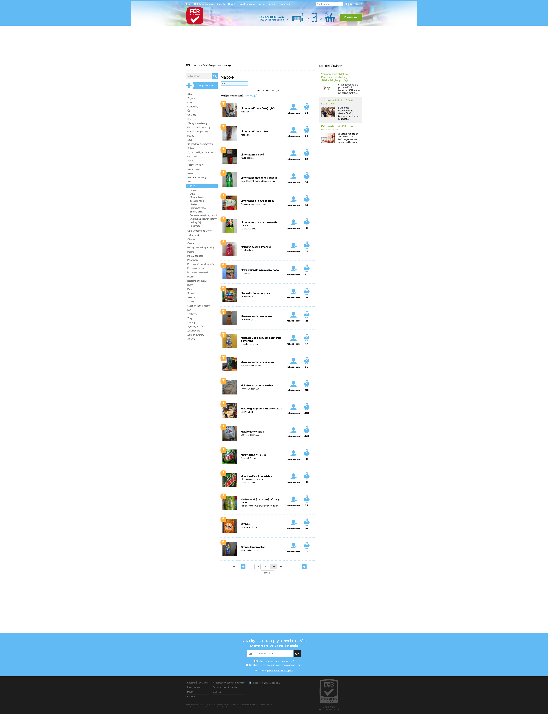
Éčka (188, 4)
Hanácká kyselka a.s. (249, 344)
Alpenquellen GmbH (249, 551)
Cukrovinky (192, 107)
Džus (192, 194)
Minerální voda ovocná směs (257, 362)
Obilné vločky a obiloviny (199, 231)
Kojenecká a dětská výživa (200, 144)
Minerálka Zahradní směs (255, 293)
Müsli (189, 181)
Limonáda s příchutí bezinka (257, 201)
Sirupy (190, 293)
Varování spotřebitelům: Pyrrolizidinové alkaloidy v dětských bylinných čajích (335, 77)
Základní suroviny (195, 335)
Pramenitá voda (198, 208)
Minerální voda (197, 197)
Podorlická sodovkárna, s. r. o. (253, 204)
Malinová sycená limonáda (256, 247)
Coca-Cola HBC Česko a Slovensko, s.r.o (258, 181)
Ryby (190, 285)
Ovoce (190, 243)
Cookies (217, 692)
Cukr (189, 102)
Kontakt (191, 696)
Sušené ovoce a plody (198, 306)
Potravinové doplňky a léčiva (201, 264)
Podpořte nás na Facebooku (265, 683)
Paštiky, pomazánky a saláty (200, 247)
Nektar (193, 204)
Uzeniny (191, 322)
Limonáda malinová (252, 154)
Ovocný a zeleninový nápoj (203, 215)
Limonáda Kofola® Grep (255, 131)
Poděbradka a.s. (247, 250)
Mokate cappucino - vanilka (257, 385)
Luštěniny (192, 156)
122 (289, 567)
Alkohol (190, 94)
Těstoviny (192, 314)
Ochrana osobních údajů (225, 687)
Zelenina (191, 339)
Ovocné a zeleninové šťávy (203, 219)
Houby (190, 136)
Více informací (351, 17)
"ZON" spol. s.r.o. (248, 158)
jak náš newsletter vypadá (280, 671)
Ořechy (191, 239)
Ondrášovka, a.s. (248, 297)
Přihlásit (358, 4)
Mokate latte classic (252, 432)
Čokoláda (192, 115)
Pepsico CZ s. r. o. (248, 458)
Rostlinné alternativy (197, 281)
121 (281, 567)
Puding (190, 277)
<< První (233, 567)
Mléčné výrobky (195, 165)
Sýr (189, 310)
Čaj (188, 111)
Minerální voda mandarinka (257, 316)
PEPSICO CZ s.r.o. (248, 229)
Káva (189, 140)
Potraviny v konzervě (197, 272)
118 (257, 567)
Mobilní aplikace (247, 4)
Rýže (189, 289)
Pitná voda (195, 226)
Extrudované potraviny (198, 127)
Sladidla (191, 297)
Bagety (191, 98)
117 (250, 567)
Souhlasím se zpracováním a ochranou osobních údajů (275, 665)
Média (262, 4)
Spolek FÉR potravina (279, 4)
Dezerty (191, 119)
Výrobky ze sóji (195, 327)
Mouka (190, 173)
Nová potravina (204, 85)
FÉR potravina (193, 65)
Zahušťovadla (193, 331)
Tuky (189, 318)
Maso (190, 161)
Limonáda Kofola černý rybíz (258, 108)
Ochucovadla (193, 235)
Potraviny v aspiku (196, 268)
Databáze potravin (203, 4)
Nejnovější (250, 95)
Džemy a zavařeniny (197, 123)
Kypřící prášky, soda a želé (200, 152)
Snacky (190, 302)
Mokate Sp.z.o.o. (248, 412)
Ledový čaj (195, 222)
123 (297, 567)
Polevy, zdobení (195, 256)
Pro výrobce (193, 687)
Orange (245, 524)
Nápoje (191, 186)
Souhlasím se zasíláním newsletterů (275, 661)
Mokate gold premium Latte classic (261, 408)
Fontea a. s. (246, 273)
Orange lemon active (253, 547)
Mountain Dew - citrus (253, 455)
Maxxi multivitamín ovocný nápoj (260, 270)
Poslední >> (267, 573)
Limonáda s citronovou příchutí (259, 178)
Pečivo (190, 252)
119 (265, 567)
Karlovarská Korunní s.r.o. (251, 366)
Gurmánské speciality (197, 132)
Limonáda (194, 190)
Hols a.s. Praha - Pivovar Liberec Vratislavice (259, 506)
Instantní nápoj (197, 201)
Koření (190, 148)
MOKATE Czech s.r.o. (250, 389)
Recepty (220, 4)
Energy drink (196, 212)
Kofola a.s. (245, 112)
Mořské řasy (193, 169)
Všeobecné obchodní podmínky (228, 683)
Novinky (232, 4)
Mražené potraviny (196, 177)
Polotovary (192, 260)
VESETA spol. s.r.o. (249, 527)
